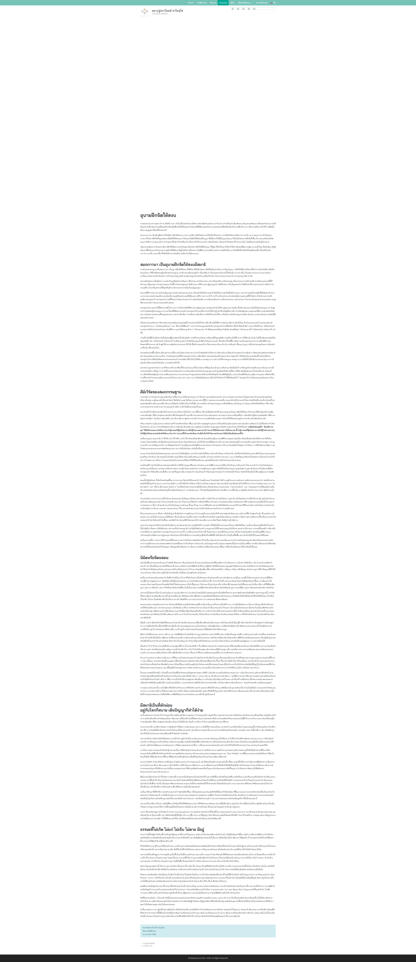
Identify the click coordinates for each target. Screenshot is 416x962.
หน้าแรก (191, 3)
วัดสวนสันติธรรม (244, 3)
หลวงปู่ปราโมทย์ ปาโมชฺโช (167, 10)
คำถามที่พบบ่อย (261, 3)
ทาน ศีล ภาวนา (147, 946)
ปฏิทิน (232, 3)
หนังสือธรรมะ (202, 3)
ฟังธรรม (213, 3)
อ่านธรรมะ (223, 3)
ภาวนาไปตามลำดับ (149, 943)
